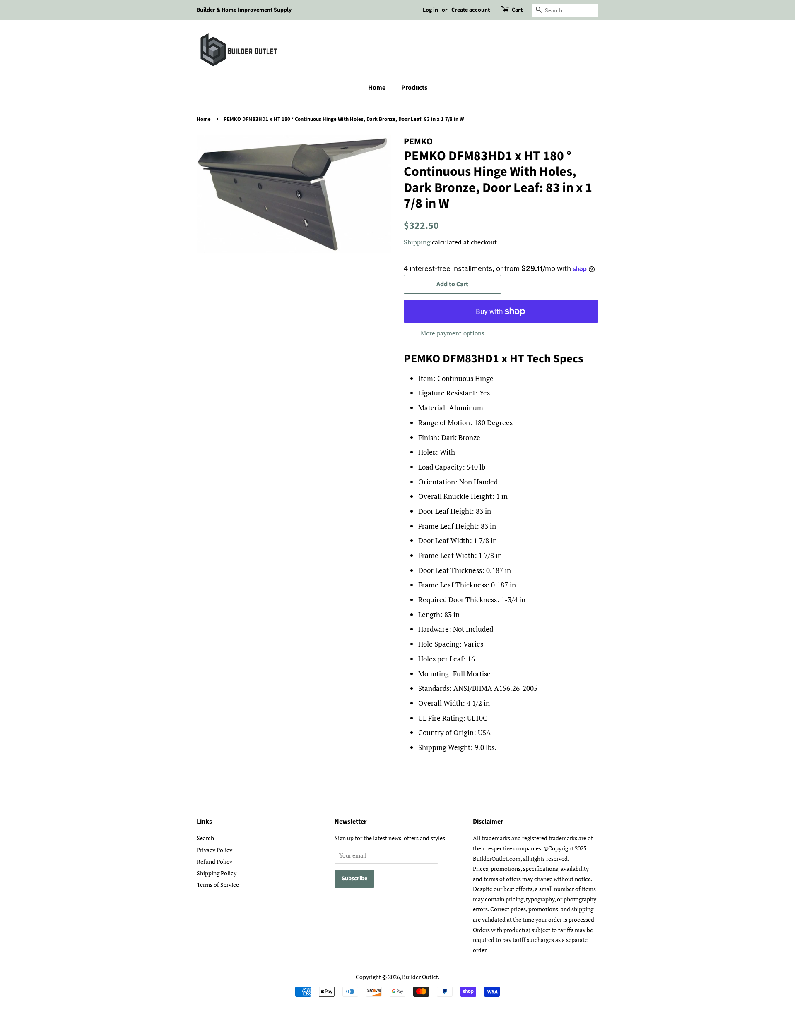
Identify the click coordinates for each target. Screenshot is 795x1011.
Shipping (417, 242)
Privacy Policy (214, 850)
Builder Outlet (420, 977)
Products (414, 87)
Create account (470, 10)
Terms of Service (218, 885)
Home (376, 87)
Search (205, 838)
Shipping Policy (216, 873)
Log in (430, 10)
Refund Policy (214, 861)
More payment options (452, 333)
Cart (517, 10)
